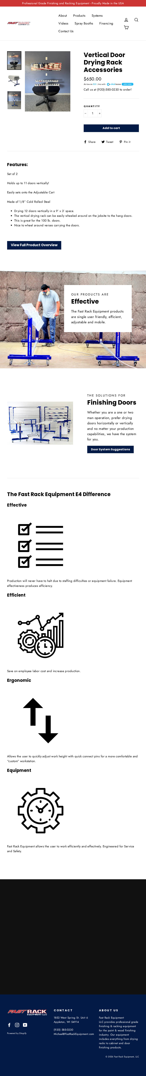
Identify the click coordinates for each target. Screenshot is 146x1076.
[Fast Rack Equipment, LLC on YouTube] (25, 1024)
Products (79, 15)
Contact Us (65, 31)
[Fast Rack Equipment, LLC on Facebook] (9, 1024)
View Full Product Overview (34, 245)
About (62, 15)
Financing (106, 23)
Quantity (92, 106)
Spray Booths (84, 23)
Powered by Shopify (16, 1033)
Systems (97, 15)
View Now (87, 980)
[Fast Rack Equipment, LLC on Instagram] (17, 1024)
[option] (47, 81)
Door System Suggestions (110, 449)
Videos (63, 23)
